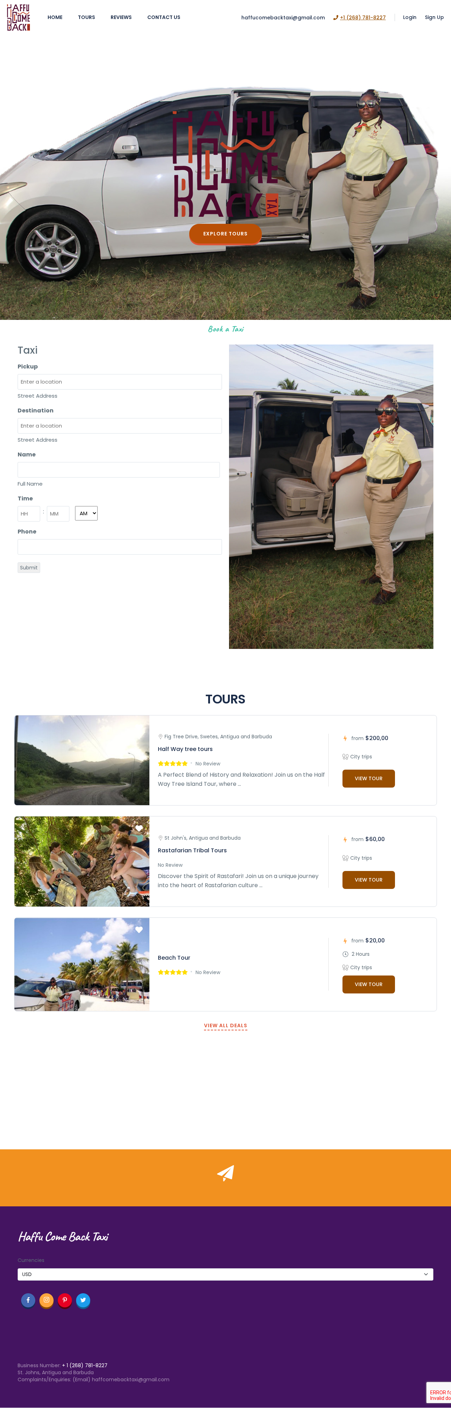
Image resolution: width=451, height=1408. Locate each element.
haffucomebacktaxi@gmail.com (283, 17)
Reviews (121, 17)
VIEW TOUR (369, 778)
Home (55, 17)
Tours (86, 17)
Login (409, 17)
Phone (27, 532)
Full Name (30, 483)
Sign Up (434, 17)
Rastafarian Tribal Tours (192, 850)
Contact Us (163, 17)
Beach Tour (174, 958)
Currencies (31, 1260)
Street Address (37, 395)
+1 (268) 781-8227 (363, 17)
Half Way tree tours (185, 749)
